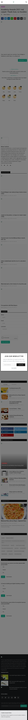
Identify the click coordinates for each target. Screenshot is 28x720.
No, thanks (14, 368)
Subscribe (21, 364)
